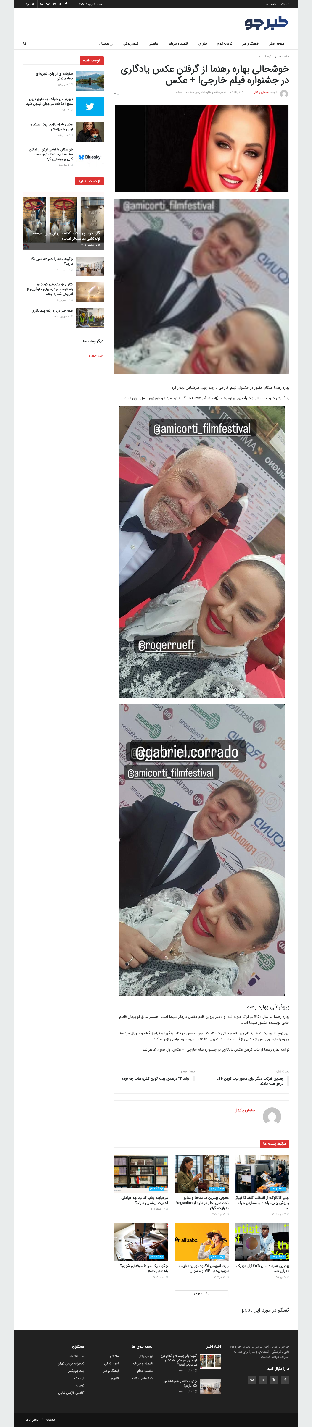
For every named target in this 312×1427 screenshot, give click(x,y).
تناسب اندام (224, 43)
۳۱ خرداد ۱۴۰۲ (235, 92)
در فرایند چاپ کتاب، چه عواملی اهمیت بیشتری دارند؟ (144, 1200)
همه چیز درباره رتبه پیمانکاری (52, 310)
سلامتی (153, 43)
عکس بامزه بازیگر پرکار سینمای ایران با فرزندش (51, 127)
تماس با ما (272, 4)
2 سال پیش (64, 85)
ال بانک (79, 1378)
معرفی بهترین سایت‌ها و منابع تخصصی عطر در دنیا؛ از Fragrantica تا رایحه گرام (202, 1203)
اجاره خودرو (96, 355)
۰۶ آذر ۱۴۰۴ (159, 1277)
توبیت (80, 1385)
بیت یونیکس (76, 1370)
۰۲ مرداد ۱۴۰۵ (219, 1214)
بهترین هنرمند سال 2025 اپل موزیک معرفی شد (262, 1268)
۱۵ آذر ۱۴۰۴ (220, 1277)
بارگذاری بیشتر (201, 1294)
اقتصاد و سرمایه (178, 43)
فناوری (202, 43)
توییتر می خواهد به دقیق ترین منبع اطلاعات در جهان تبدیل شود (49, 101)
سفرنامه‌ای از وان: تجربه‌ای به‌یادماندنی (54, 76)
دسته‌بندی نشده (142, 1378)
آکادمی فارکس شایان (71, 1392)
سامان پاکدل (261, 92)
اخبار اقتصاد (76, 1356)
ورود (29, 4)
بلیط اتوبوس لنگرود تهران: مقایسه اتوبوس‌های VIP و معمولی (204, 1268)
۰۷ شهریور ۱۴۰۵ (89, 245)
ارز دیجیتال (106, 43)
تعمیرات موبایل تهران (71, 1363)
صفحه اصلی (276, 43)
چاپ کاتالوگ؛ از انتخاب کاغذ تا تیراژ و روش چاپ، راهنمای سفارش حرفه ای (262, 1203)
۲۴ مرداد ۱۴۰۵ (279, 1214)
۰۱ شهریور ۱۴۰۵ (62, 317)
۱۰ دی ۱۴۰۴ (281, 1277)
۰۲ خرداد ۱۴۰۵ (157, 1209)
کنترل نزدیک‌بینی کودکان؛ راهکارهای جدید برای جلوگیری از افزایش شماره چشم (50, 289)
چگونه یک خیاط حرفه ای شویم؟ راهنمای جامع (144, 1268)
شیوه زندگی (131, 43)
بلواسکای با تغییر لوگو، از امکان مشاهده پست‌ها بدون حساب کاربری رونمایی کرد (51, 154)
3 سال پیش (64, 110)
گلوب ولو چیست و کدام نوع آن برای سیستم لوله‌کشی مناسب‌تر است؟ (66, 236)
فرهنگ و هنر (250, 43)
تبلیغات (285, 4)
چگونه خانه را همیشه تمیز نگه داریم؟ (52, 261)
